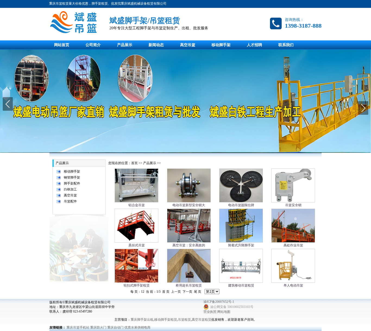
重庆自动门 (115, 327)
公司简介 (93, 45)
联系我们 (286, 45)
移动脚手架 (221, 45)
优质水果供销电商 (137, 327)
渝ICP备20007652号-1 (218, 302)
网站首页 (61, 45)
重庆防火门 (98, 327)
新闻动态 (156, 45)
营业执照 (209, 312)
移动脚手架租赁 (165, 320)
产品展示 (124, 45)
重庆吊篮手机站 (78, 327)
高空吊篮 (187, 45)
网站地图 (223, 312)
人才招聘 (254, 45)
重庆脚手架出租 (142, 320)
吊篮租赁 (184, 320)
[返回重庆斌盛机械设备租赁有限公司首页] (76, 23)
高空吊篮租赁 (201, 320)
